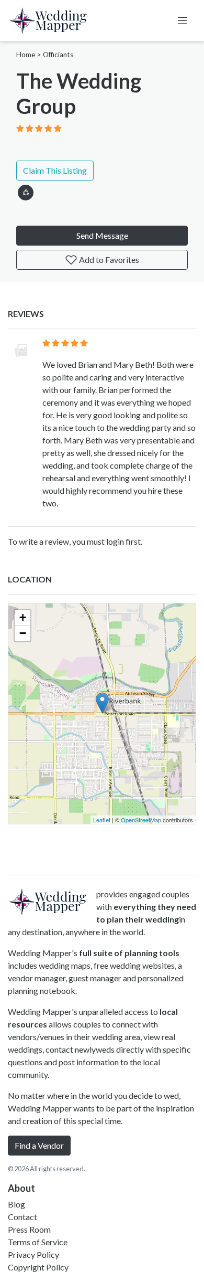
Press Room (29, 1229)
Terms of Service (37, 1242)
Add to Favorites (108, 259)
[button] (25, 191)
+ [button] (22, 617)
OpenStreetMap (141, 819)
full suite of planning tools (129, 953)
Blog (16, 1204)
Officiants (58, 54)
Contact (22, 1217)
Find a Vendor (39, 1145)
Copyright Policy (38, 1267)
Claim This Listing (55, 170)
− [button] (22, 633)
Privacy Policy (33, 1254)
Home (25, 54)
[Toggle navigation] (182, 20)
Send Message (102, 235)
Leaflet (101, 819)
